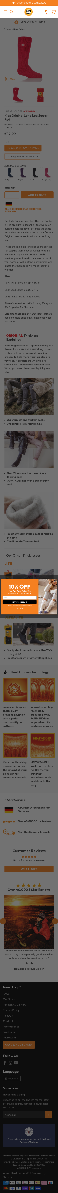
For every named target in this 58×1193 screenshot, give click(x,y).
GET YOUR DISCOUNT (19, 602)
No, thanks (20, 608)
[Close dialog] (55, 580)
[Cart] (53, 12)
